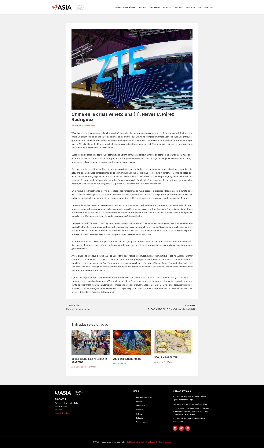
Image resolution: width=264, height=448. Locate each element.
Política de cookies (163, 442)
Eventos (141, 7)
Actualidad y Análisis (125, 7)
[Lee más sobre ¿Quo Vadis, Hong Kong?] (132, 342)
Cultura (178, 7)
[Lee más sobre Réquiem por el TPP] (173, 341)
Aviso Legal (150, 442)
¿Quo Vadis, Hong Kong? (127, 359)
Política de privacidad (135, 442)
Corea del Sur (81, 367)
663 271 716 (60, 410)
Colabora (190, 7)
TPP (160, 362)
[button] (175, 428)
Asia (73, 367)
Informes (167, 7)
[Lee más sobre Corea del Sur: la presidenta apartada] (91, 342)
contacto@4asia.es (62, 413)
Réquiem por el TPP (166, 357)
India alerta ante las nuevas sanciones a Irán (190, 404)
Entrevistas (154, 7)
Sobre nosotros (205, 7)
